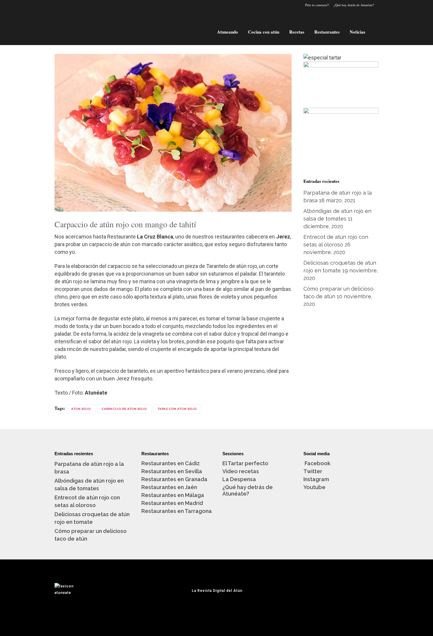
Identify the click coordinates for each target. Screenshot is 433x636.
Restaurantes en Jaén (169, 487)
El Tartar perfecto (245, 463)
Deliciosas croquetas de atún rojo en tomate (92, 518)
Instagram (316, 479)
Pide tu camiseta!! (317, 5)
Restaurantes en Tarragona (176, 511)
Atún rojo (81, 408)
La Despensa (239, 479)
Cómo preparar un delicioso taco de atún (90, 535)
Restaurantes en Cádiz (170, 463)
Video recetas (240, 471)
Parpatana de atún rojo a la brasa (89, 468)
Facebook (316, 463)
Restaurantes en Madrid (172, 503)
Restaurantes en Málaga (172, 495)
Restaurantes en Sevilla (171, 471)
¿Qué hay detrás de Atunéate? (354, 5)
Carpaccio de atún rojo (124, 408)
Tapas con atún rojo (177, 408)
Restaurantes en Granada (174, 479)
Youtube (314, 487)
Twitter (312, 471)
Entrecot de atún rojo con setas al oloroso (87, 501)
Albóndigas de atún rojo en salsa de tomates (89, 484)
